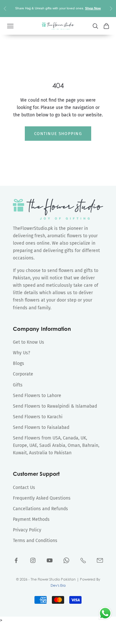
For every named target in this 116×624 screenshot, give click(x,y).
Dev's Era (58, 585)
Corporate (23, 374)
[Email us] (100, 560)
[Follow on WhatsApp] (66, 560)
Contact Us (24, 487)
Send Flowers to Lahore (37, 395)
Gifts (18, 385)
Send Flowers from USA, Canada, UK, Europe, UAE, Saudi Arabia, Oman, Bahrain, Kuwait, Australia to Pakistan (56, 445)
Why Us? (21, 353)
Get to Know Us (28, 342)
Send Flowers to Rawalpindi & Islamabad (55, 406)
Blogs (18, 363)
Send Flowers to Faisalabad (41, 427)
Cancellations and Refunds (40, 508)
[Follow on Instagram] (33, 560)
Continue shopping (58, 133)
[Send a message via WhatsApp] (105, 613)
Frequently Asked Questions (42, 498)
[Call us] (83, 560)
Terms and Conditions (35, 540)
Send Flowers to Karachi (38, 417)
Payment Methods (31, 519)
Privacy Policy (27, 530)
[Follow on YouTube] (49, 560)
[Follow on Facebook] (16, 560)
